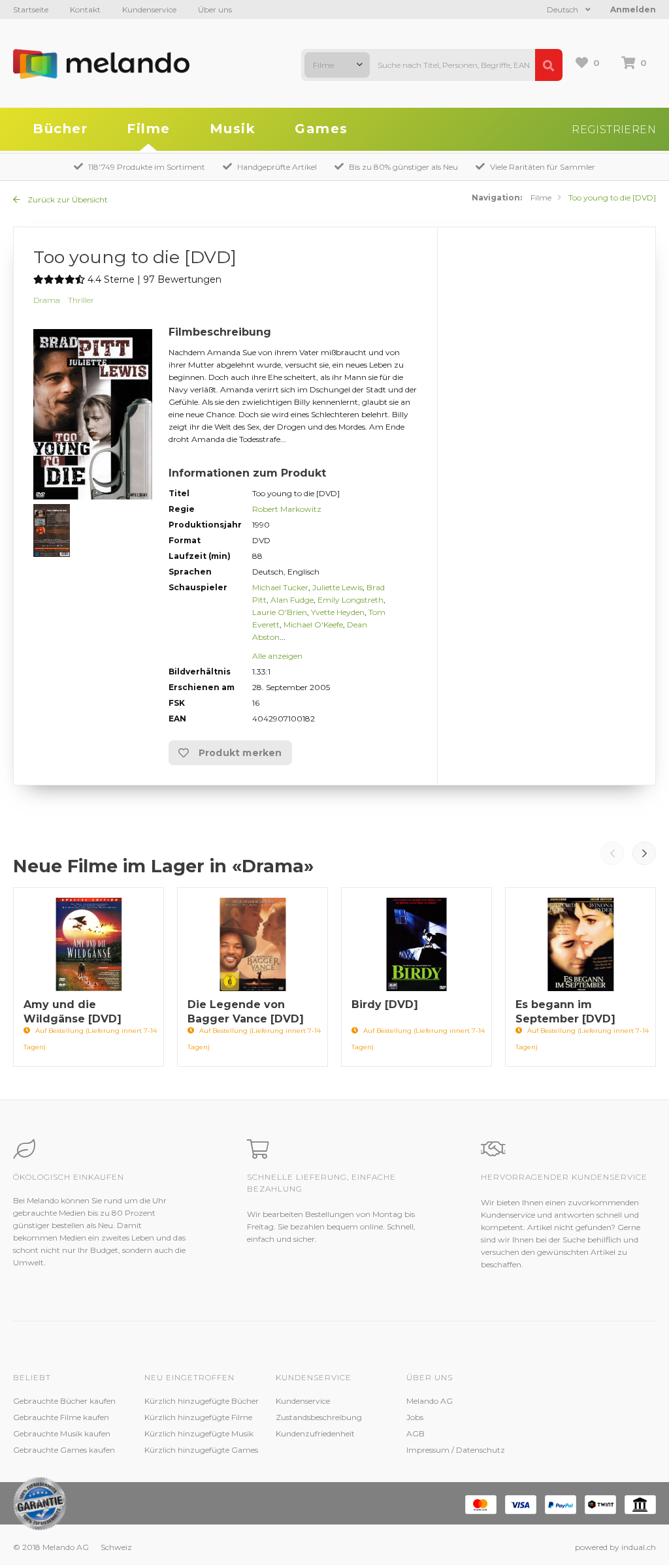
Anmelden (633, 9)
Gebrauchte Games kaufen (64, 1450)
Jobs (414, 1417)
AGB (415, 1433)
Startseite (30, 9)
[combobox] (337, 65)
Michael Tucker (280, 587)
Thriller (81, 300)
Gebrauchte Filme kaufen (61, 1417)
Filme (149, 128)
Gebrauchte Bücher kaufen (64, 1401)
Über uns (215, 9)
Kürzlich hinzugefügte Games (201, 1450)
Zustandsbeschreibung (319, 1417)
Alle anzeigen (277, 656)
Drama (46, 300)
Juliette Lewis (337, 587)
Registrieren (614, 129)
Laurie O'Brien (279, 612)
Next (644, 853)
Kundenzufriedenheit (315, 1433)
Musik (233, 128)
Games (321, 128)
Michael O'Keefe (313, 624)
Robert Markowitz (286, 509)
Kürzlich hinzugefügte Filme (198, 1417)
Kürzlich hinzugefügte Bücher (201, 1401)
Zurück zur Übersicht (66, 199)
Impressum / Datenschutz (455, 1450)
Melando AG (429, 1401)
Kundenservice (149, 9)
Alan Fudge (292, 600)
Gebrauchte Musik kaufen (61, 1433)
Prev (612, 853)
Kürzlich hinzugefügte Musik (198, 1433)
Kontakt (85, 9)
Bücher (60, 128)
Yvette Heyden (338, 612)
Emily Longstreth (350, 600)
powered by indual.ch (615, 1547)
